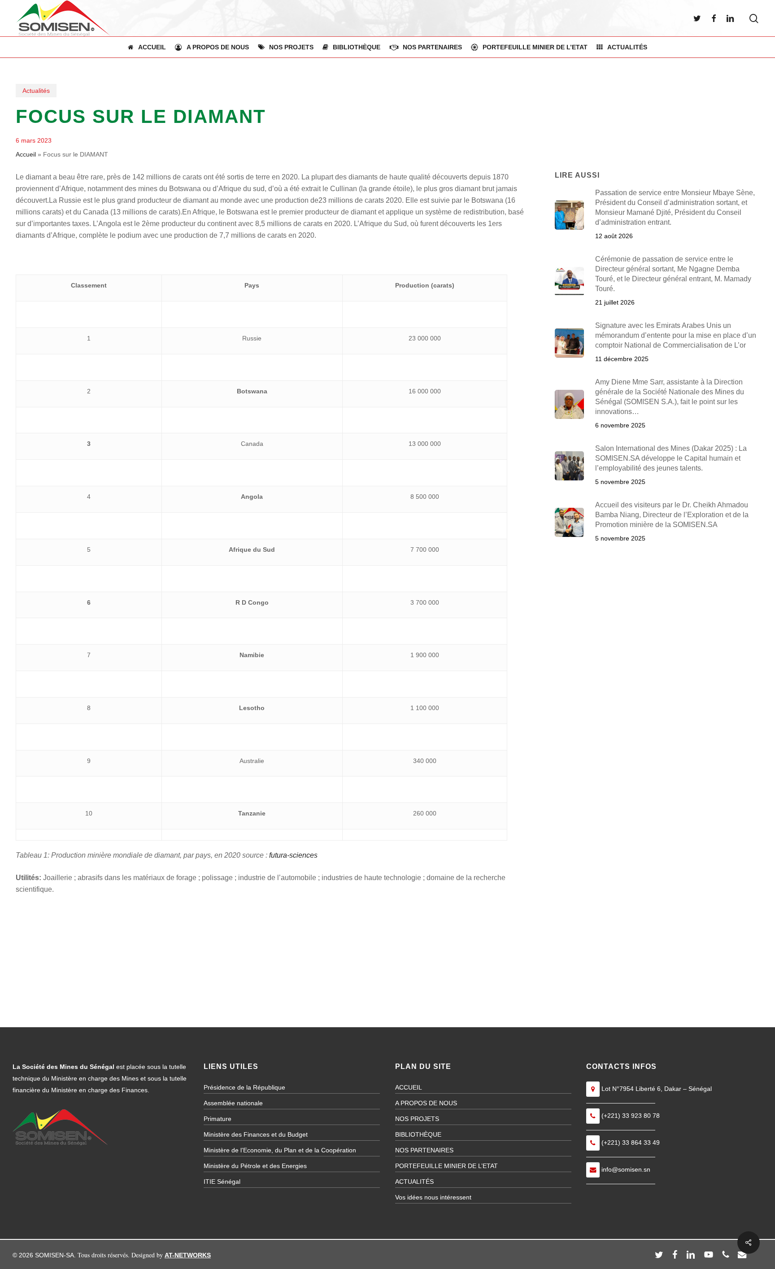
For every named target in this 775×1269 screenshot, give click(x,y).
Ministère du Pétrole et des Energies (255, 1165)
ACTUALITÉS (414, 1181)
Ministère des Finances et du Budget (256, 1134)
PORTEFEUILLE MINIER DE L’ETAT (446, 1165)
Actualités (36, 90)
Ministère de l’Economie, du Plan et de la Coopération (280, 1150)
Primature (217, 1118)
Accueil (26, 154)
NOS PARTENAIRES (424, 1150)
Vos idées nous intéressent (433, 1197)
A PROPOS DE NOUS (426, 1103)
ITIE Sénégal (222, 1181)
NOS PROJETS (417, 1118)
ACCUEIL (408, 1087)
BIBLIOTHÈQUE (418, 1134)
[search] (754, 18)
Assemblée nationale (233, 1103)
